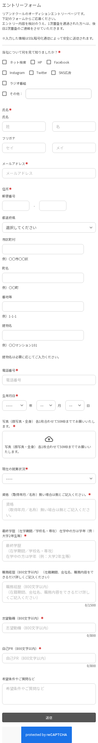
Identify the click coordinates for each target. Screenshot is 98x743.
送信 (49, 717)
